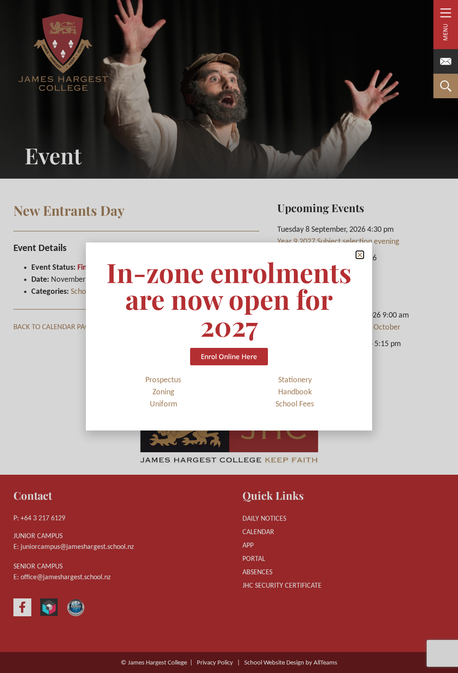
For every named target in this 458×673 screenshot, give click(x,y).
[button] (359, 254)
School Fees (295, 404)
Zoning (163, 392)
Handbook (295, 392)
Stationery (295, 380)
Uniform (163, 404)
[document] (229, 336)
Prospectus (163, 380)
